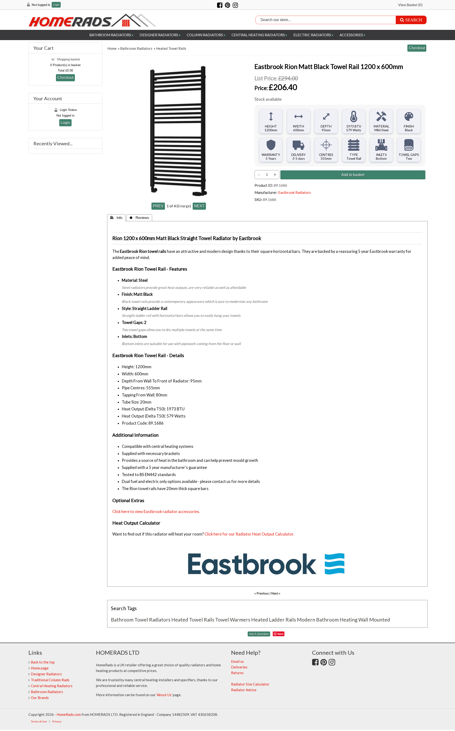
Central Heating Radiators (258, 35)
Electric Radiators (312, 35)
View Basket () (410, 5)
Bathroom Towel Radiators (140, 619)
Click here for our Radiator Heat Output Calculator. (249, 534)
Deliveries (239, 667)
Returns (237, 673)
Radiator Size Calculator (250, 684)
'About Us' (164, 695)
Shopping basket (68, 59)
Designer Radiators (159, 35)
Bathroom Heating (336, 619)
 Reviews (139, 217)
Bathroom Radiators (110, 35)
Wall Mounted (374, 619)
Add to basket (352, 175)
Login (56, 5)
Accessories (351, 35)
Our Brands (40, 697)
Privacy (56, 721)
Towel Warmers (232, 619)
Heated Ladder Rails (273, 619)
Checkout (65, 77)
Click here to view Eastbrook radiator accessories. (156, 511)
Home (112, 48)
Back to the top (43, 662)
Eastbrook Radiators (294, 192)
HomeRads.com (69, 714)
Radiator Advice (243, 690)
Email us (237, 661)
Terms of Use (39, 721)
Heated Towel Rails (171, 48)
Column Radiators (205, 35)
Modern (306, 619)
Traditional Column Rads (50, 680)
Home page (40, 668)
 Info (116, 217)
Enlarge (183, 206)
